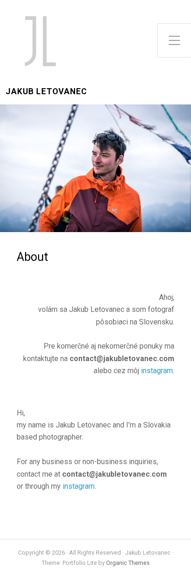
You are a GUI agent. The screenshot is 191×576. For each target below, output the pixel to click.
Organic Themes (128, 562)
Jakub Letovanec (46, 91)
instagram (157, 370)
